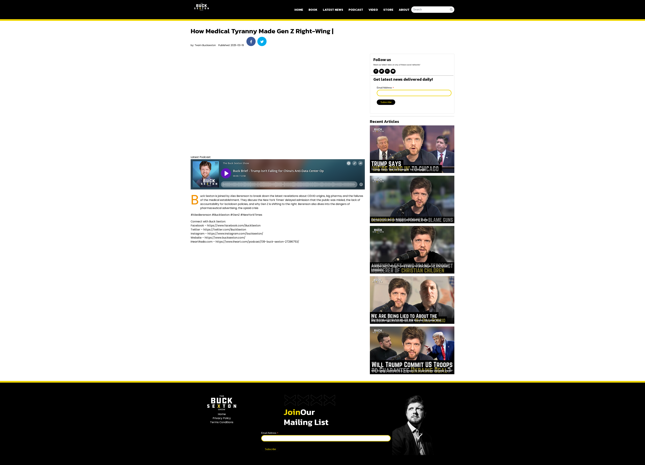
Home (298, 9)
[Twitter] (381, 71)
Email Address (385, 87)
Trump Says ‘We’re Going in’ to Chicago (398, 169)
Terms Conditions (221, 422)
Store (388, 9)
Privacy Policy (222, 418)
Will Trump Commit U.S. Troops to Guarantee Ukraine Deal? (412, 371)
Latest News (333, 9)
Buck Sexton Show (201, 9)
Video (373, 9)
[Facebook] (375, 71)
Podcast (356, 9)
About (404, 9)
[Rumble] (387, 71)
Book (313, 9)
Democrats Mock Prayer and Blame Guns (399, 220)
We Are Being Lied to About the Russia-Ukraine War (406, 320)
